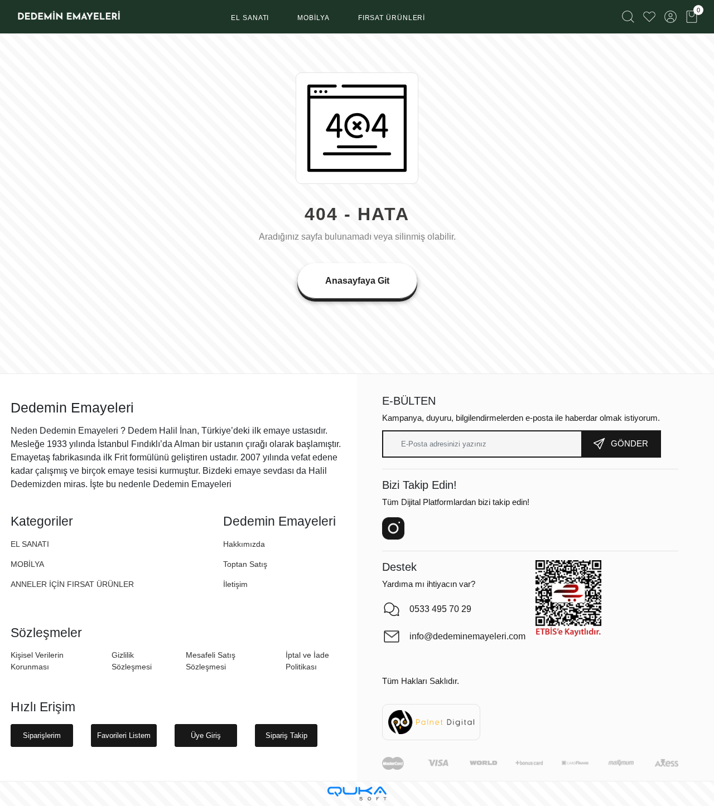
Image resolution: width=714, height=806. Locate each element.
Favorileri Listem (124, 735)
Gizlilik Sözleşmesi (132, 660)
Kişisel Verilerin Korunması (37, 660)
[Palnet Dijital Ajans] (431, 721)
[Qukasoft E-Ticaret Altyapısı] (357, 793)
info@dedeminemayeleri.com (466, 636)
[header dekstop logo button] (68, 16)
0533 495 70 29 (440, 609)
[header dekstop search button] (628, 17)
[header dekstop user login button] (670, 17)
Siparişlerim (42, 735)
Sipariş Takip (286, 735)
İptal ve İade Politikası (307, 660)
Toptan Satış (245, 564)
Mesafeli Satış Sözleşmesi (210, 660)
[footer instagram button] (393, 528)
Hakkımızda (244, 544)
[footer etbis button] (568, 598)
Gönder (629, 443)
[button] (249, 18)
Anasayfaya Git (357, 280)
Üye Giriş (206, 735)
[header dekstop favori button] (649, 17)
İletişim (235, 584)
